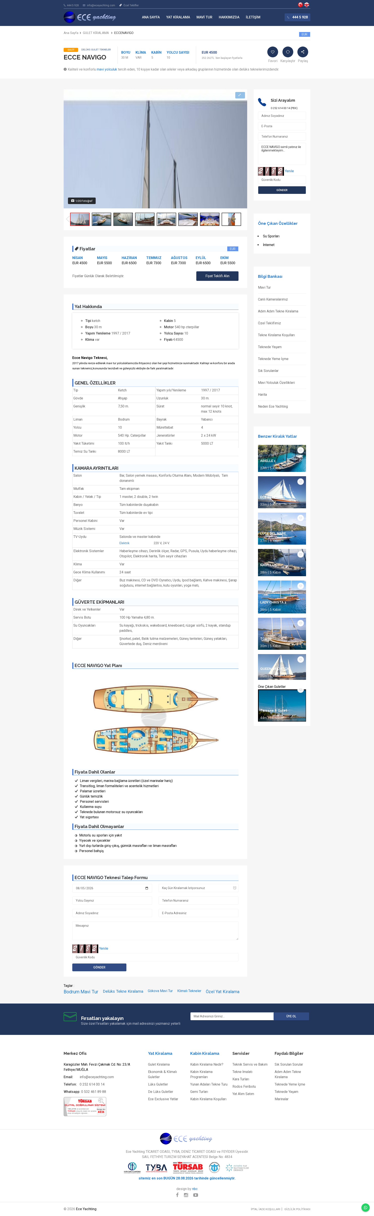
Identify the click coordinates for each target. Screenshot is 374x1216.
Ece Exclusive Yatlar (163, 1099)
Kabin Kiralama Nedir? (206, 1064)
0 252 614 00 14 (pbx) (284, 108)
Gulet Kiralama (159, 1064)
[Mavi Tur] (187, 1139)
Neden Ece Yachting (273, 406)
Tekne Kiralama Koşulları (276, 335)
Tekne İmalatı (242, 1072)
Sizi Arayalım (283, 100)
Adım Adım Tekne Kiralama (278, 311)
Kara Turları (240, 1079)
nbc (195, 1189)
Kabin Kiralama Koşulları (208, 1099)
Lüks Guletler (158, 1084)
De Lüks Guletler (160, 1092)
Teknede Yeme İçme (273, 359)
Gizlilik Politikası (297, 1209)
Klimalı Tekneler (189, 991)
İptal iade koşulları (265, 1209)
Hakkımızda (229, 17)
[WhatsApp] (365, 1207)
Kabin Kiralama (204, 1053)
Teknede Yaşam (270, 347)
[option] (80, 219)
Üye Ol (291, 1016)
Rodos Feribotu (244, 1086)
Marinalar (282, 1099)
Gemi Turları (199, 1092)
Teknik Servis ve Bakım (250, 1064)
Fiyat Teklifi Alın (217, 276)
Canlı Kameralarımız (273, 299)
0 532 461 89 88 (93, 1092)
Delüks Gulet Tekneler (96, 49)
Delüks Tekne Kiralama (123, 991)
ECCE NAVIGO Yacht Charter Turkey (306, 4)
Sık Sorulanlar (268, 371)
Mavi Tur (204, 17)
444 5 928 (73, 5)
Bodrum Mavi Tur (81, 991)
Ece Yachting (300, 4)
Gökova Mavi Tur (160, 991)
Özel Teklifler (131, 5)
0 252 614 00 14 (92, 1084)
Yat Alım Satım (243, 1094)
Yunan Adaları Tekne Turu (208, 1084)
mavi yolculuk (107, 69)
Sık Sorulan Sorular (289, 1064)
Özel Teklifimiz (269, 323)
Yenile (103, 948)
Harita (262, 394)
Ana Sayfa (151, 17)
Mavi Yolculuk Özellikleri (276, 383)
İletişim (253, 17)
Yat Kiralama (178, 17)
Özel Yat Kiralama (222, 991)
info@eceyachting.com (101, 5)
